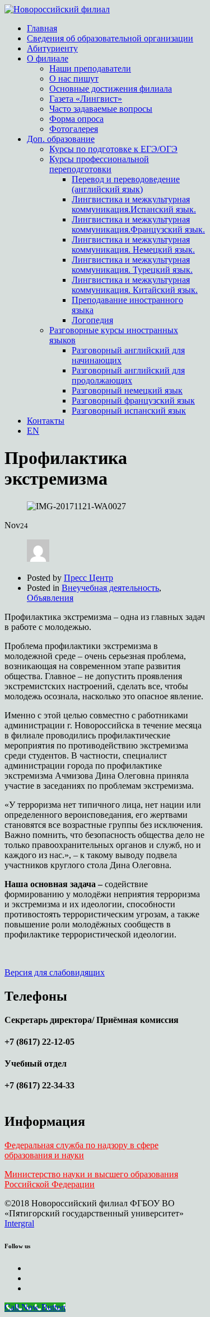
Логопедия (92, 320)
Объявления (50, 598)
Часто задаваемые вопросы (100, 108)
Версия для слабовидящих (54, 972)
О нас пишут (74, 78)
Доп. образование (61, 139)
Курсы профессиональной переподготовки (99, 164)
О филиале (47, 58)
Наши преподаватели (90, 68)
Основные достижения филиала (110, 88)
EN (33, 430)
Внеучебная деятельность (110, 588)
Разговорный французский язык (133, 400)
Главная (42, 28)
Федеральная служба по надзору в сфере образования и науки (81, 1150)
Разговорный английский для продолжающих (128, 375)
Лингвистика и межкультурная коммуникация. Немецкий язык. (133, 244)
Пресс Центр (88, 577)
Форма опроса (76, 119)
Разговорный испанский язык (129, 410)
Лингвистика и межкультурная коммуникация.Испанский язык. (134, 204)
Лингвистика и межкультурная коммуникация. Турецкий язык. (132, 264)
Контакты (45, 420)
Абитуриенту (52, 48)
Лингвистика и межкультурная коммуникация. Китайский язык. (135, 285)
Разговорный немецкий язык (127, 390)
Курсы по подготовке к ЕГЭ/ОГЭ (113, 149)
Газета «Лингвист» (85, 98)
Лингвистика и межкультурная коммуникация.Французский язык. (138, 224)
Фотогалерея (73, 129)
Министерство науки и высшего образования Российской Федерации (91, 1179)
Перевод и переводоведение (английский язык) (126, 184)
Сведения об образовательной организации (110, 38)
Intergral (19, 1223)
